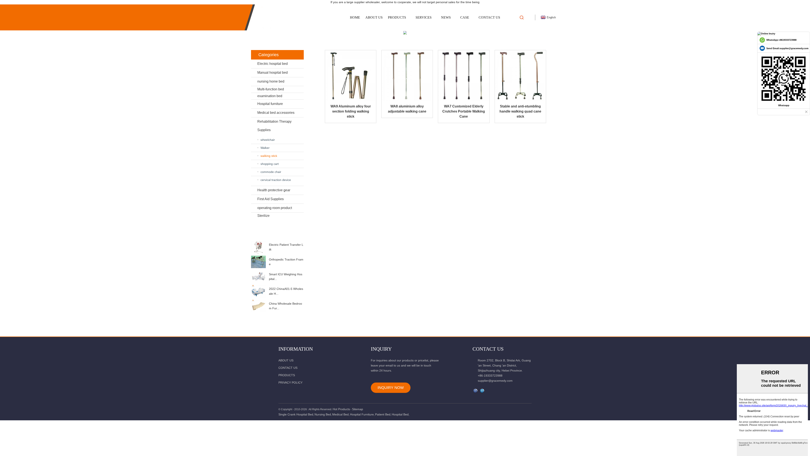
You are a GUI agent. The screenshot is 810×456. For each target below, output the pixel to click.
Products (397, 17)
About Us (374, 17)
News (446, 17)
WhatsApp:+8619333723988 (781, 40)
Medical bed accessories (275, 112)
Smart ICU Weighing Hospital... (285, 277)
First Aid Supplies (270, 199)
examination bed (269, 96)
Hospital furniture (270, 104)
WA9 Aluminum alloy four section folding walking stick (351, 111)
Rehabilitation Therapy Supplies (274, 126)
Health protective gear (273, 190)
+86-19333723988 (490, 375)
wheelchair (268, 139)
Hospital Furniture (362, 414)
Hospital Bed (400, 414)
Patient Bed (382, 414)
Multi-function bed (270, 89)
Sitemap (357, 409)
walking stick (269, 155)
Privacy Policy (290, 382)
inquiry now (391, 387)
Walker (265, 147)
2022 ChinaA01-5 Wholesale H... (286, 291)
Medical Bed (340, 414)
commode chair (271, 172)
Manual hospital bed (272, 72)
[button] (277, 236)
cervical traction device (276, 180)
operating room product (274, 208)
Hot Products (341, 409)
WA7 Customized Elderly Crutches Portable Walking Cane (463, 111)
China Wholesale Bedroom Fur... (285, 306)
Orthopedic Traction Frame (286, 262)
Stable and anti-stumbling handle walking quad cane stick (520, 111)
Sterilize (263, 215)
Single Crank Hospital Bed (295, 414)
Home (355, 17)
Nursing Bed (323, 414)
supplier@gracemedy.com (495, 380)
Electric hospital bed (272, 63)
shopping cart (270, 164)
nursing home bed (270, 81)
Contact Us (489, 17)
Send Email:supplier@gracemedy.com (787, 48)
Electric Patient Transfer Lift (286, 247)
